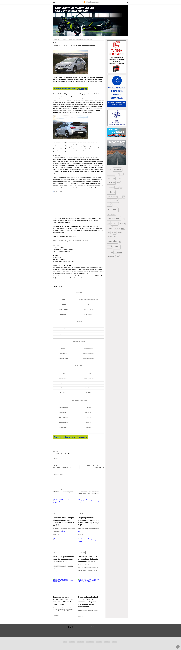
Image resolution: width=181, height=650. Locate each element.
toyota (117, 247)
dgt (121, 187)
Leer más (63, 531)
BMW (121, 174)
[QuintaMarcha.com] (90, 2)
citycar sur (111, 182)
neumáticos (117, 228)
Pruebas (64, 39)
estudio (111, 192)
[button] (70, 62)
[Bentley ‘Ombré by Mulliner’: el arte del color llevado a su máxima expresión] (64, 482)
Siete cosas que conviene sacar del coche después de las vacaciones (63, 559)
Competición (82, 552)
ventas (110, 252)
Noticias (56, 513)
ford (109, 201)
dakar (117, 187)
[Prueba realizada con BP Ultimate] (70, 89)
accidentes (117, 169)
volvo (118, 256)
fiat (124, 196)
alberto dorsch (111, 174)
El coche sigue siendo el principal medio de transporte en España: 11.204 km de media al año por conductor (88, 602)
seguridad (112, 241)
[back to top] (178, 647)
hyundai (115, 205)
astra (62, 453)
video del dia (118, 252)
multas (110, 228)
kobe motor (113, 210)
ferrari (120, 196)
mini (123, 218)
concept (118, 182)
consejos (111, 187)
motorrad (122, 223)
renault (109, 236)
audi (117, 174)
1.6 (53, 453)
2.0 (110, 169)
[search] (127, 2)
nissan (122, 228)
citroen (118, 178)
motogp (114, 223)
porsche (120, 232)
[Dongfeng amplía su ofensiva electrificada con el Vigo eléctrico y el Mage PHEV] (89, 505)
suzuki (110, 247)
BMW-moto (111, 178)
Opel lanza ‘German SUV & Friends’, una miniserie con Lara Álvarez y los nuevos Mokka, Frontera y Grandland (88, 491)
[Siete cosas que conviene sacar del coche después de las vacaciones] (64, 544)
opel (69, 453)
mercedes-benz (114, 218)
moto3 (108, 223)
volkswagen (111, 256)
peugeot (114, 232)
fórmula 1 (115, 201)
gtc (65, 453)
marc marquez (111, 214)
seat (114, 236)
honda (110, 205)
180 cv (57, 453)
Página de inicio (56, 39)
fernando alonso (112, 196)
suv (120, 241)
